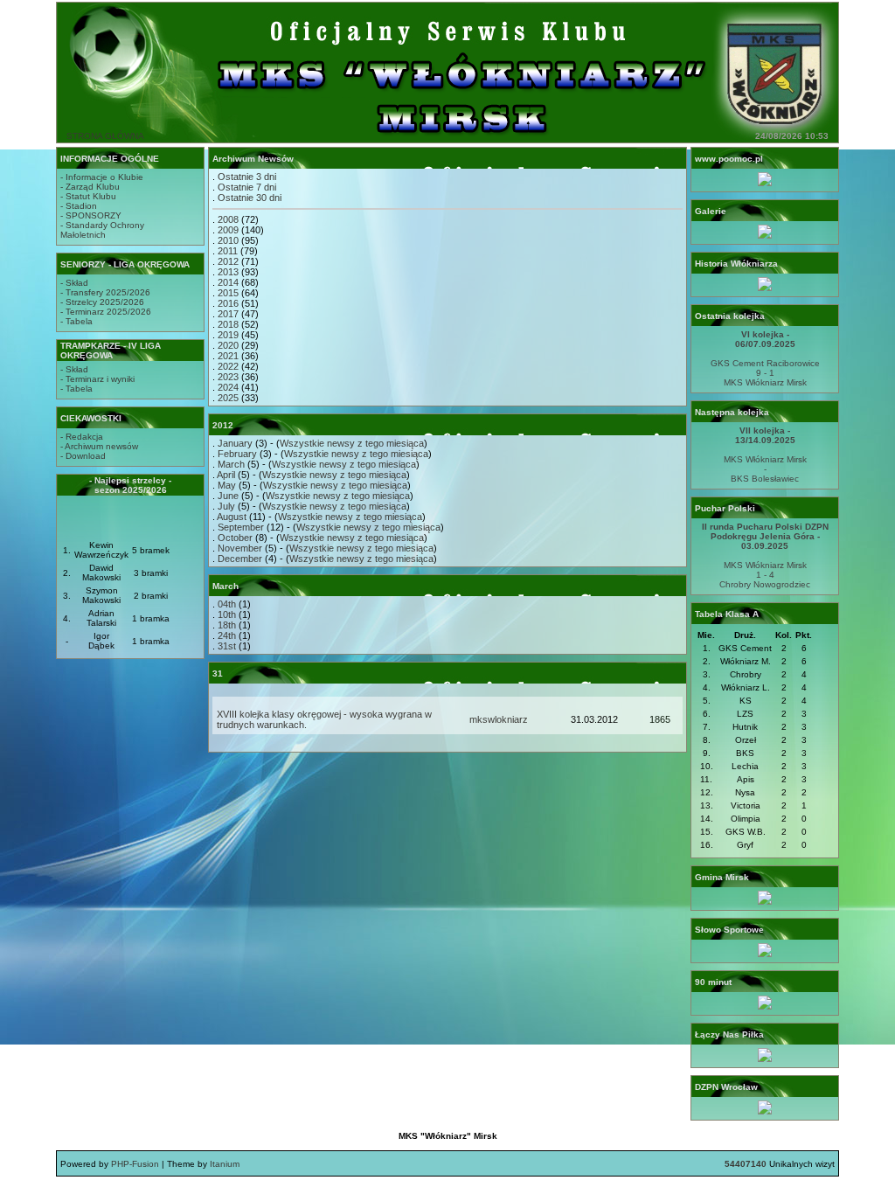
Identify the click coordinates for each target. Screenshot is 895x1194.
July (226, 506)
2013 (228, 272)
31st (227, 646)
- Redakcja (81, 436)
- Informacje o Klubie (101, 177)
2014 (228, 282)
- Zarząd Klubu (90, 186)
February (237, 453)
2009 (228, 230)
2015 (228, 293)
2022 (228, 366)
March (231, 464)
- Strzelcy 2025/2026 (102, 302)
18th (227, 625)
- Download (83, 456)
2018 (228, 324)
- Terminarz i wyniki (97, 379)
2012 (228, 261)
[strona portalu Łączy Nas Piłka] (765, 1059)
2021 (228, 356)
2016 (228, 303)
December (240, 558)
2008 (228, 219)
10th (227, 614)
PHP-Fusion (135, 1164)
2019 (228, 335)
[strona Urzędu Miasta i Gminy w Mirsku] (765, 901)
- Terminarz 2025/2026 (105, 311)
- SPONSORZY (90, 215)
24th (227, 635)
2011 (228, 251)
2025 (228, 397)
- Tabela (76, 321)
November (240, 548)
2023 (228, 376)
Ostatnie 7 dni (247, 187)
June (228, 495)
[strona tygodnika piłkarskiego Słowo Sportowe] (765, 954)
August (231, 516)
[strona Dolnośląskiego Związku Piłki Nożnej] (765, 1111)
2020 (228, 345)
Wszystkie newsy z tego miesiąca (352, 443)
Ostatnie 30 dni (249, 197)
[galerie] (765, 235)
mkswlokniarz (498, 719)
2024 (228, 387)
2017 (228, 314)
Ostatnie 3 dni (247, 176)
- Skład (74, 283)
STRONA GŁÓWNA (105, 136)
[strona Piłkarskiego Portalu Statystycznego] (765, 1006)
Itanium (224, 1164)
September (241, 527)
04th (227, 604)
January (235, 443)
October (235, 537)
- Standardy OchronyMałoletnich (102, 229)
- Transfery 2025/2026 (105, 292)
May (227, 485)
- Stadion (78, 206)
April (226, 474)
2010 (228, 240)
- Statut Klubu (88, 196)
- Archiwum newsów (99, 446)
